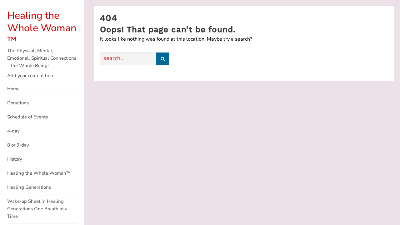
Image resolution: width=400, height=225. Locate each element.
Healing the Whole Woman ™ (41, 28)
